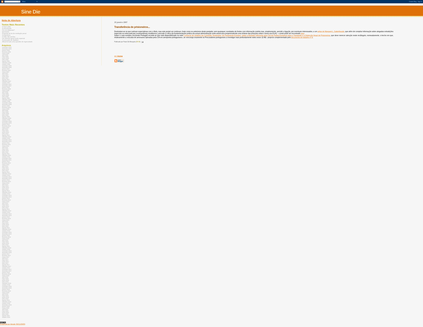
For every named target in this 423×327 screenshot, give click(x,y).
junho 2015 (5, 225)
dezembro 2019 (7, 305)
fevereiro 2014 (6, 200)
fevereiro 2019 (6, 291)
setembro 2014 (6, 211)
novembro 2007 (7, 84)
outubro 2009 (6, 120)
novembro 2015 (7, 232)
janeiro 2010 (6, 124)
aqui (302, 33)
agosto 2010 (6, 135)
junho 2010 (5, 132)
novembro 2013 (7, 195)
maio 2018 (5, 279)
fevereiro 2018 (6, 274)
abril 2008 (5, 92)
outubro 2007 (6, 83)
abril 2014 (5, 203)
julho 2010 (5, 134)
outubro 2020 (6, 317)
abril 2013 (5, 184)
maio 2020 (5, 311)
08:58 (138, 42)
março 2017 (5, 257)
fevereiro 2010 (6, 126)
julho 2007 (5, 78)
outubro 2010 (6, 138)
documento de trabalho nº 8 (302, 37)
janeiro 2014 (6, 198)
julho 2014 (5, 208)
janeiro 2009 (6, 106)
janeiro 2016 (6, 235)
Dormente (5, 32)
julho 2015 (5, 226)
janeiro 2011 (6, 143)
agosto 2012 (6, 172)
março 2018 (5, 275)
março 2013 (5, 183)
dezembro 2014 (7, 215)
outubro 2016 (6, 249)
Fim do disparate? (8, 30)
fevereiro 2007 (6, 70)
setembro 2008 (6, 100)
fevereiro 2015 (6, 218)
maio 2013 (5, 186)
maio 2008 (5, 93)
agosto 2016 (6, 246)
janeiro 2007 (6, 69)
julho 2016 (5, 245)
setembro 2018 (6, 283)
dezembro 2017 (7, 271)
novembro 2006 (7, 66)
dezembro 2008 (7, 104)
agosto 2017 (6, 265)
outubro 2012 (6, 175)
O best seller (6, 27)
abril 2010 (5, 129)
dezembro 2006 (7, 67)
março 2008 (5, 90)
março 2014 (5, 201)
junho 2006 (5, 58)
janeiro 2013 (6, 180)
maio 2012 (5, 167)
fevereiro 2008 (6, 89)
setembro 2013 (6, 192)
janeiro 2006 (6, 50)
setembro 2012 (6, 174)
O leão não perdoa (8, 37)
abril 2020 (5, 309)
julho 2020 (5, 314)
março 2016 (5, 238)
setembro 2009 (6, 118)
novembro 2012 (7, 177)
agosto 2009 (6, 117)
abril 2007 (5, 73)
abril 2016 (5, 240)
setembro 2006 (6, 63)
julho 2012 (5, 171)
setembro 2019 (6, 302)
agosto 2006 (6, 61)
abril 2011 (5, 147)
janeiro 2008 (6, 87)
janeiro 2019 (6, 289)
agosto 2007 (6, 80)
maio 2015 (5, 223)
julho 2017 (5, 263)
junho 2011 (5, 150)
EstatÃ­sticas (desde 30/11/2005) (12, 324)
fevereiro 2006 (6, 52)
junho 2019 (5, 297)
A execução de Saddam (10, 40)
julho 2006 (5, 59)
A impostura (6, 35)
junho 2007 (5, 76)
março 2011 (5, 146)
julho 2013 (5, 189)
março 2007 (5, 72)
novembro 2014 (7, 214)
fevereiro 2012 (6, 163)
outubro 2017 (6, 268)
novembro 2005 (7, 47)
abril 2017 (5, 258)
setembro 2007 (6, 81)
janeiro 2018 (6, 272)
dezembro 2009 (7, 123)
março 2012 (5, 164)
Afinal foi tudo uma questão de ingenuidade (17, 42)
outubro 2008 (6, 101)
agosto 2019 (6, 300)
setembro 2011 (6, 155)
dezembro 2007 (7, 86)
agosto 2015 (6, 228)
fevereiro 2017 (6, 255)
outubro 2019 (6, 303)
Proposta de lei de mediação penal (14, 33)
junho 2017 (5, 262)
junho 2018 (5, 280)
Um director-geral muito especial (13, 38)
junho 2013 (5, 188)
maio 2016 (5, 241)
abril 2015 (5, 221)
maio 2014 (5, 204)
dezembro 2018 (7, 288)
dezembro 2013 (7, 197)
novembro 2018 (7, 286)
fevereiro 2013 (6, 181)
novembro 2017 (7, 269)
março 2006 (5, 53)
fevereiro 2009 (6, 107)
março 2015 (5, 220)
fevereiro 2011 (6, 144)
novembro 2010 (7, 140)
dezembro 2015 (7, 234)
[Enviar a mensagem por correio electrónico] (142, 42)
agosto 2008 (6, 98)
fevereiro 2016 (6, 237)
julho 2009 (5, 115)
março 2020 (5, 308)
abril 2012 (5, 166)
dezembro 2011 (6, 160)
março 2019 (5, 292)
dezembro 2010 (7, 141)
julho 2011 (5, 152)
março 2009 (5, 109)
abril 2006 (5, 55)
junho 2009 (5, 113)
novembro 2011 (6, 158)
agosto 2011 (5, 154)
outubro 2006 (6, 64)
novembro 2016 (7, 251)
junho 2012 (5, 169)
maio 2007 (5, 75)
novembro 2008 (7, 103)
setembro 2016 (6, 248)
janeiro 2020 (6, 306)
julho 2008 (5, 97)
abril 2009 (5, 110)
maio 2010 (5, 130)
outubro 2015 (6, 231)
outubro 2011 (6, 157)
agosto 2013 (6, 191)
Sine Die (30, 12)
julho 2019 (5, 299)
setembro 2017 (6, 266)
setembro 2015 (6, 229)
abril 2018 (5, 277)
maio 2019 (5, 295)
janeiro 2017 (6, 254)
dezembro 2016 (7, 252)
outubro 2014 (6, 212)
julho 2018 (5, 282)
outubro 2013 (6, 194)
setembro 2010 (6, 137)
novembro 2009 (7, 121)
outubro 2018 (6, 285)
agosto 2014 (6, 209)
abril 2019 (5, 294)
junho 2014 (5, 206)
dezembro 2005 (7, 49)
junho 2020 (5, 312)
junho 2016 (5, 243)
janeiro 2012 (6, 161)
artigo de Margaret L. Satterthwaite (331, 31)
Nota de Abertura (11, 20)
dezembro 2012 (7, 178)
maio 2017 (5, 260)
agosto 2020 (6, 316)
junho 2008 (5, 95)
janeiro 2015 (6, 217)
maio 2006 (5, 56)
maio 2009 (5, 112)
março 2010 (5, 127)
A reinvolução (6, 28)
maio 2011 (5, 149)
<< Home (118, 56)
